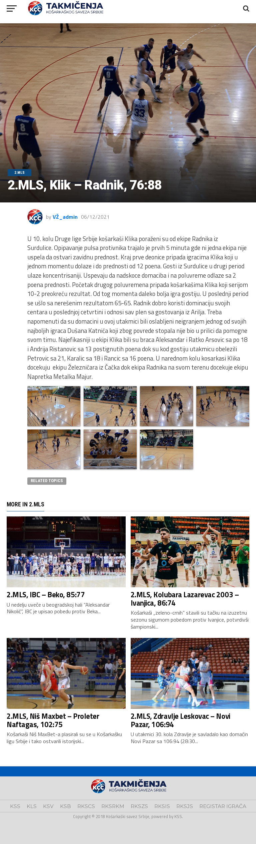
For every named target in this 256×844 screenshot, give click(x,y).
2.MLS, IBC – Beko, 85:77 (46, 594)
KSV (48, 806)
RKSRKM (112, 806)
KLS (32, 806)
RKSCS (86, 806)
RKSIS (162, 806)
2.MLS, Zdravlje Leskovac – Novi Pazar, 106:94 (180, 720)
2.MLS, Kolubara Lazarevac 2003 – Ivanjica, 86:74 (185, 599)
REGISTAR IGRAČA (222, 806)
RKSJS (184, 806)
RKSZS (139, 806)
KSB (65, 806)
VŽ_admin (65, 217)
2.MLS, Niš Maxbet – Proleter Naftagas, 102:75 (53, 720)
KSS (15, 806)
